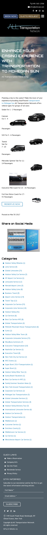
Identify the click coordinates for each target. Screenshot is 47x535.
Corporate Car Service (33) (15, 304)
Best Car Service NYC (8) (14, 319)
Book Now (10, 16)
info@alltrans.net (37, 7)
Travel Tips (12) (11, 300)
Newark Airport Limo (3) (14, 285)
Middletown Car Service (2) (15, 432)
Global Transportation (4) (15, 323)
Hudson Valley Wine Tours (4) (16, 334)
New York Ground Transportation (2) (19, 387)
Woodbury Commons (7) (14, 342)
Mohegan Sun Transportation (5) (17, 394)
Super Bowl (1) (10, 368)
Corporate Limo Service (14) (15, 308)
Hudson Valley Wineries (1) (15, 263)
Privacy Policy (12, 473)
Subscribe (12, 504)
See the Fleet (12, 466)
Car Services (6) (11, 315)
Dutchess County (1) (12, 428)
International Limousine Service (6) (18, 409)
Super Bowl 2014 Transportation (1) (19, 364)
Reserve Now (12, 204)
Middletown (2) (11, 421)
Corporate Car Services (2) (15, 391)
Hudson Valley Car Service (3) (16, 274)
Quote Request (29, 16)
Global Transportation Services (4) (18, 402)
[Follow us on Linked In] (43, 11)
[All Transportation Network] (23, 28)
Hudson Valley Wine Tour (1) (15, 372)
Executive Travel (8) (12, 353)
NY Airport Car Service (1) (14, 278)
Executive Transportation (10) (16, 346)
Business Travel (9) (12, 293)
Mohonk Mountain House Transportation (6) (22, 327)
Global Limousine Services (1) (16, 398)
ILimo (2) (8, 330)
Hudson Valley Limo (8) (14, 289)
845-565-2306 (38, 3)
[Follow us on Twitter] (36, 11)
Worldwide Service (14, 469)
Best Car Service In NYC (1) (15, 379)
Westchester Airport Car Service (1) (18, 439)
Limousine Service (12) (13, 282)
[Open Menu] (42, 16)
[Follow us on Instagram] (40, 11)
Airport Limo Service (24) (14, 297)
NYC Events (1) (10, 360)
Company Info (12, 462)
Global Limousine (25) (13, 270)
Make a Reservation (14, 458)
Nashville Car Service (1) (14, 349)
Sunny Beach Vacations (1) (15, 375)
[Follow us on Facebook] (33, 11)
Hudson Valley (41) (12, 312)
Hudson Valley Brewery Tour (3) (17, 406)
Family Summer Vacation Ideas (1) (18, 383)
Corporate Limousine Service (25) (17, 338)
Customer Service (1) (13, 424)
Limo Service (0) (11, 267)
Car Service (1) (10, 436)
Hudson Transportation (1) (15, 417)
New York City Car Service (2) (16, 357)
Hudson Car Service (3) (13, 413)
